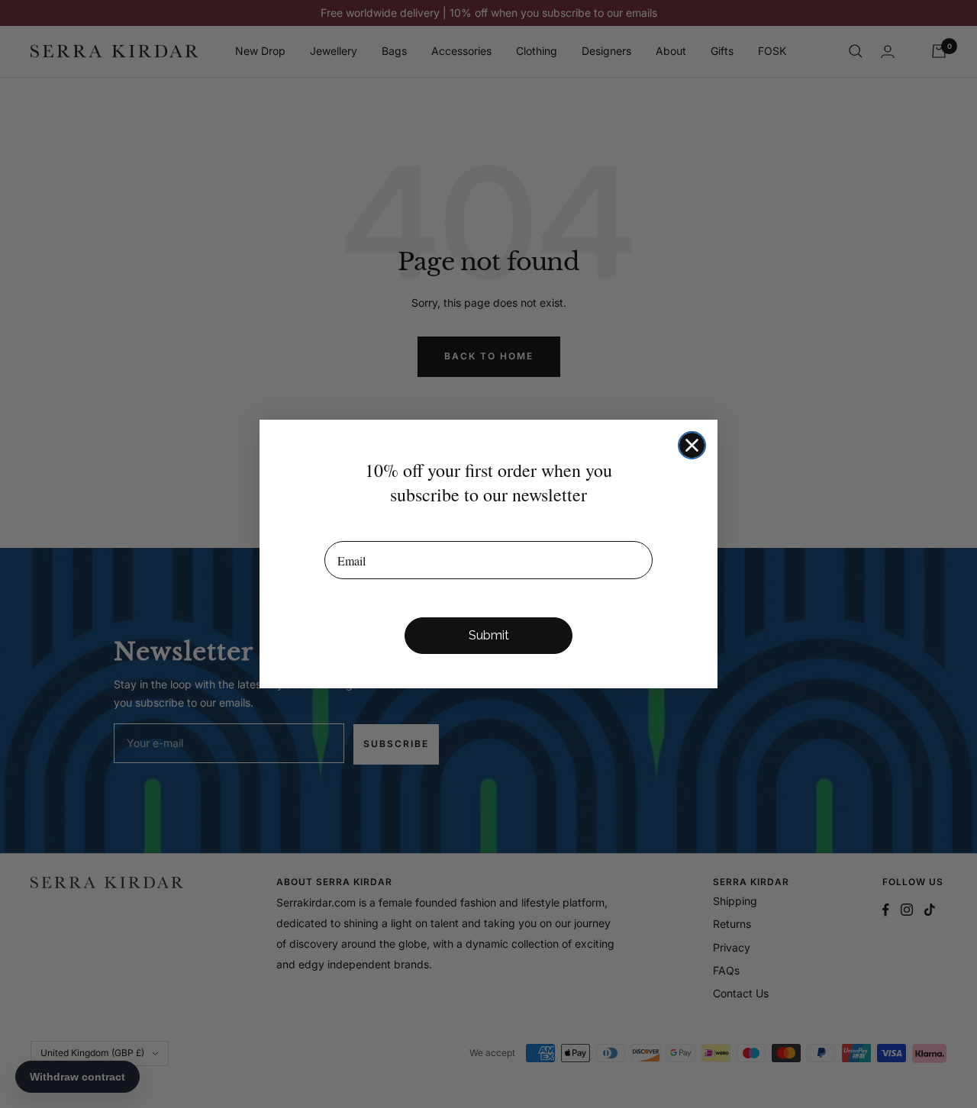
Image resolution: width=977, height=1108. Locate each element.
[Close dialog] (692, 445)
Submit (489, 635)
